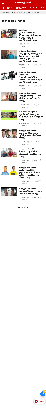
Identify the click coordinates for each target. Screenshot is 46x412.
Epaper (41, 401)
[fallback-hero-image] (10, 38)
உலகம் (33, 8)
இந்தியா (21, 8)
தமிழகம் (8, 8)
